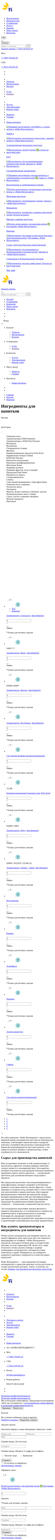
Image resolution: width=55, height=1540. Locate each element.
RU (3, 38)
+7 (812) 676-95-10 (24, 49)
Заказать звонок (8, 49)
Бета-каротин (12, 900)
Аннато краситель (14, 1032)
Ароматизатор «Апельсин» (18, 615)
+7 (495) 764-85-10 (9, 58)
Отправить (6, 1460)
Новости (10, 114)
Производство (12, 21)
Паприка (10, 999)
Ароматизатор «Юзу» (16, 830)
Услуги (9, 25)
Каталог (5, 43)
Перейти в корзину (9, 1420)
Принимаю (6, 1408)
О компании (12, 23)
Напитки (10, 399)
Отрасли (10, 81)
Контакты (10, 33)
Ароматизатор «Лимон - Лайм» (20, 868)
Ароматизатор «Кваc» (16, 653)
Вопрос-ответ (12, 109)
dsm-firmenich (38, 615)
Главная (10, 395)
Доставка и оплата (14, 1320)
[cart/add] (7, 626)
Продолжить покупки (28, 1420)
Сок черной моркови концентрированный (25, 756)
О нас (9, 91)
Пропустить (18, 1408)
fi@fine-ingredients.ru (15, 1375)
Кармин (10, 933)
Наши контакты (13, 122)
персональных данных (11, 1465)
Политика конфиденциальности (15, 1396)
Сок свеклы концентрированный (21, 1097)
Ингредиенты (12, 18)
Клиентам (10, 304)
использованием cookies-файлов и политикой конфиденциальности (27, 1404)
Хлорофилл (11, 966)
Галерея (9, 117)
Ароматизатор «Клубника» (18, 723)
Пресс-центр (12, 30)
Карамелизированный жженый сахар (23, 793)
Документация (13, 107)
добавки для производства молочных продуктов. (30, 1269)
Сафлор (9, 1064)
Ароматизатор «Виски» (17, 690)
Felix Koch (45, 793)
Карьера (10, 28)
